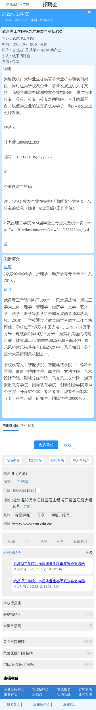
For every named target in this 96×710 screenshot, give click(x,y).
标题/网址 (80, 541)
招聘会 (50, 4)
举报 (43, 541)
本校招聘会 (12, 553)
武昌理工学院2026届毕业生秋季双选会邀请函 (49, 564)
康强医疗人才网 (17, 4)
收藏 (11, 541)
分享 (60, 541)
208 (27, 541)
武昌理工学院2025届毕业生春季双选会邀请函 (49, 581)
